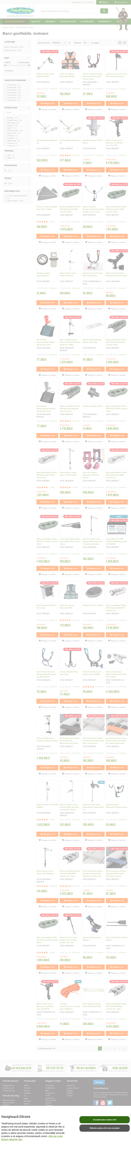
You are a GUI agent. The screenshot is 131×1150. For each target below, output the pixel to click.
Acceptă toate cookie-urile (104, 1120)
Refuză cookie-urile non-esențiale (104, 1128)
